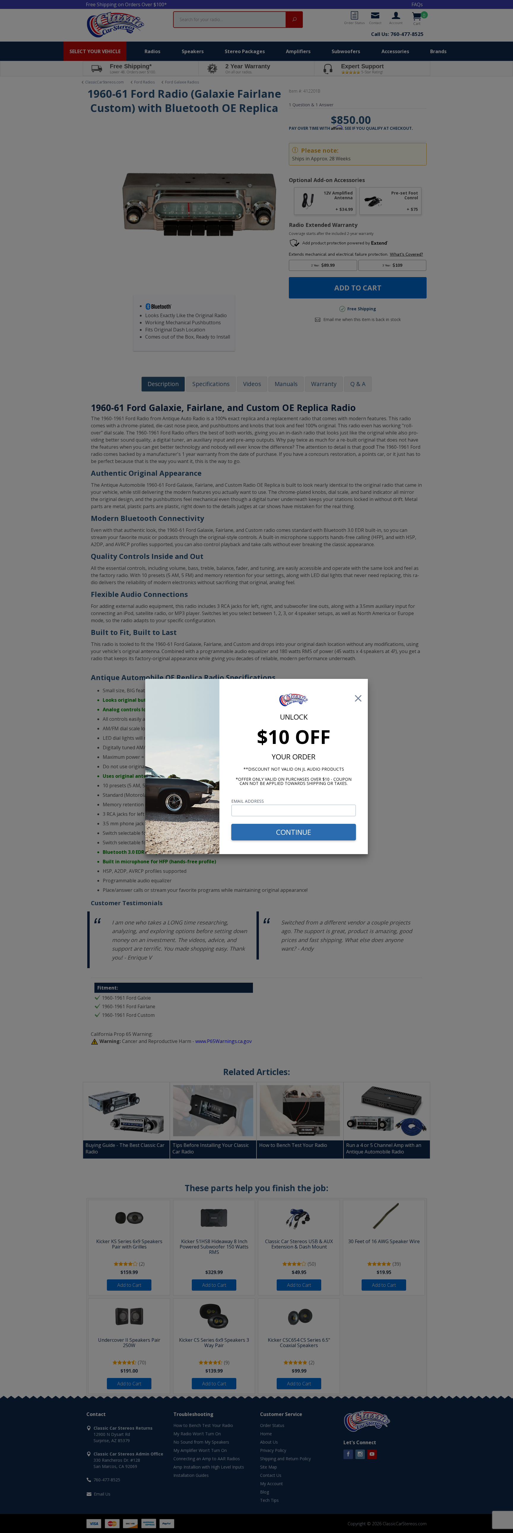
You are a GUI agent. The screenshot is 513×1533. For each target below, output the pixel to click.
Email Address (247, 801)
